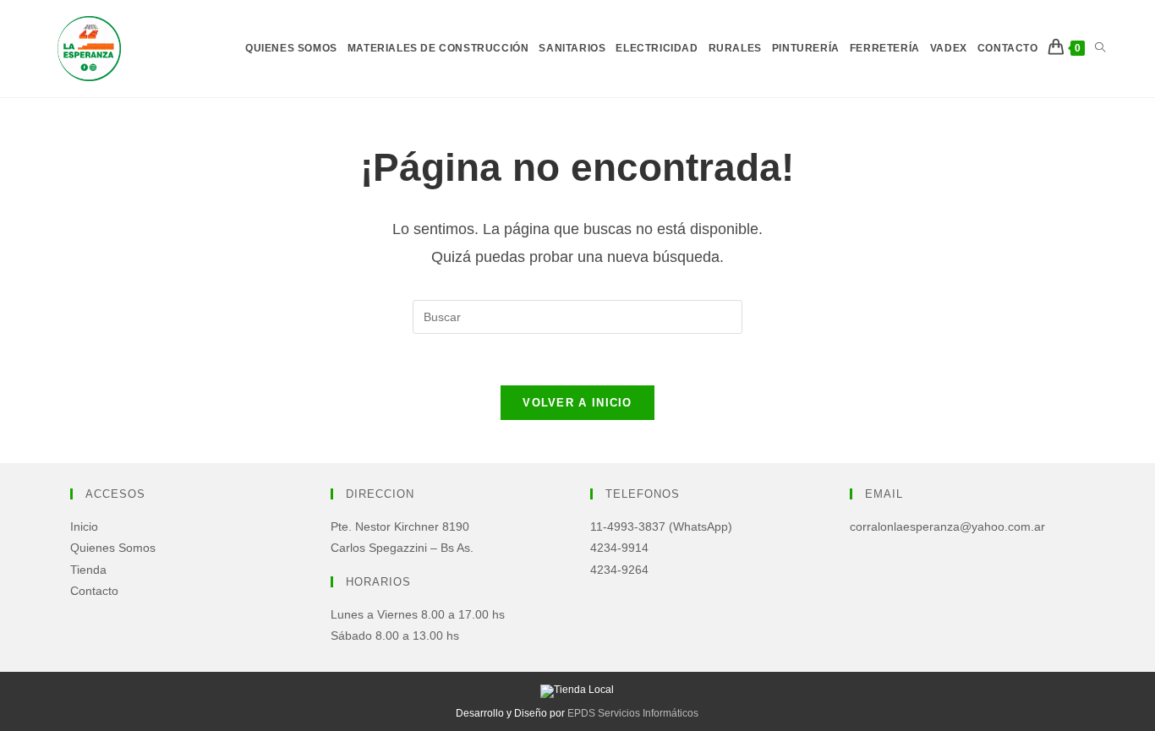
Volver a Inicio (577, 402)
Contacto (94, 590)
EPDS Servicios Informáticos (632, 713)
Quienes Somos (113, 547)
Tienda (88, 569)
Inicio (84, 526)
